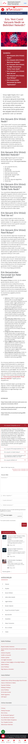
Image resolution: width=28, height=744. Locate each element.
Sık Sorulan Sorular (6, 692)
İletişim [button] (25, 742)
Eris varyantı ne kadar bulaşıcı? (12, 452)
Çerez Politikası (5, 690)
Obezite (6, 584)
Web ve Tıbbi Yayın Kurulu (7, 467)
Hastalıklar (7, 619)
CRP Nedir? (4, 697)
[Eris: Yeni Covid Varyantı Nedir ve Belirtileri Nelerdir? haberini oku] (14, 39)
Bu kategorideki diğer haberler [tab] (9, 532)
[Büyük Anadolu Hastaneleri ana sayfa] (14, 9)
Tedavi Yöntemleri (9, 623)
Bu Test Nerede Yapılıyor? (7, 715)
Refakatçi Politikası (6, 687)
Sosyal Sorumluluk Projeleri (11, 610)
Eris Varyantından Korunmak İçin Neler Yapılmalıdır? (14, 82)
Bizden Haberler (8, 606)
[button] (3, 736)
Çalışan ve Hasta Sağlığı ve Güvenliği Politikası (13, 662)
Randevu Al (8, 742)
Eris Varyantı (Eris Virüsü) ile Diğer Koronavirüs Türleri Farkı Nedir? (15, 67)
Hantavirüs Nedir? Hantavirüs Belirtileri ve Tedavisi (15, 549)
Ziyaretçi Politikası (5, 685)
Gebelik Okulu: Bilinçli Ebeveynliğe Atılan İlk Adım (14, 680)
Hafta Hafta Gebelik (9, 597)
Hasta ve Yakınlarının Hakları (8, 683)
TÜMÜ (6, 632)
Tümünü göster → (7, 571)
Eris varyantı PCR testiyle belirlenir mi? (14, 448)
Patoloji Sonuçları (5, 710)
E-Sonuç (3, 708)
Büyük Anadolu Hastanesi (7, 646)
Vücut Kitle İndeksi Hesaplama (9, 720)
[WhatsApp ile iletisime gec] (3, 732)
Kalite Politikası (5, 664)
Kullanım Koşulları (5, 653)
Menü (2, 9)
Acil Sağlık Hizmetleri (6, 660)
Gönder (24, 524)
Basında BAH (8, 614)
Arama (19, 742)
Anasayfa (3, 742)
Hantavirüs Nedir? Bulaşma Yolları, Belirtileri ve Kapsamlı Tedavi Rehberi (16, 537)
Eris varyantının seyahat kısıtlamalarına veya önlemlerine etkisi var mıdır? (14, 456)
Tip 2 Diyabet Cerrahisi (7, 722)
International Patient (15, 13)
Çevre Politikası (5, 667)
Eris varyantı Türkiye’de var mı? (12, 425)
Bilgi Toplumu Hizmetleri (7, 669)
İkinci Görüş (4, 713)
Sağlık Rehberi (8, 601)
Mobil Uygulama (5, 694)
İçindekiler (6, 53)
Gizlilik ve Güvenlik (6, 655)
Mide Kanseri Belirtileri (7, 724)
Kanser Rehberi (8, 593)
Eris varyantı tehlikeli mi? (10, 460)
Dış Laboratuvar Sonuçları (7, 717)
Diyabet (6, 588)
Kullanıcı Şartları (5, 657)
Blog (14, 742)
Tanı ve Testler (8, 627)
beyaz (12, 737)
